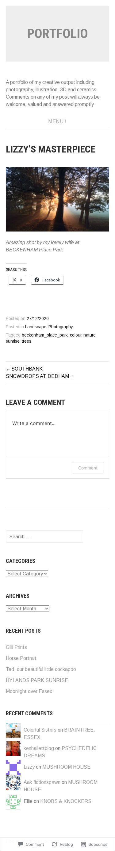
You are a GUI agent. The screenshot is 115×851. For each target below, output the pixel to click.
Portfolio (57, 33)
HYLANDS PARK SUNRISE (37, 680)
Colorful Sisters (40, 729)
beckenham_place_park (45, 335)
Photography (60, 327)
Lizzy (29, 767)
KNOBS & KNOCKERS (65, 801)
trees (26, 341)
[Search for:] (44, 536)
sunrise (13, 341)
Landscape (35, 327)
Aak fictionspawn (42, 782)
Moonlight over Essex (29, 691)
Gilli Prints (16, 647)
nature (89, 335)
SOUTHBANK (27, 368)
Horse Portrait (21, 658)
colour (75, 335)
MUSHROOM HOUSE (66, 767)
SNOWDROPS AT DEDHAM (37, 376)
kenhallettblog (39, 748)
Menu (55, 121)
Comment (88, 467)
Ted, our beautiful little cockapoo (41, 669)
